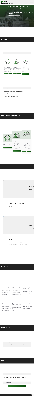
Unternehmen (17, 134)
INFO (8, 73)
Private (7, 137)
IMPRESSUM (32, 394)
